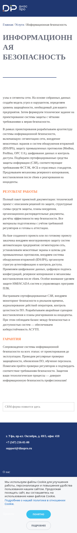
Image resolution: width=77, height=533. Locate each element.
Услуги (19, 24)
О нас (6, 472)
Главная (8, 24)
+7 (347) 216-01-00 (17, 442)
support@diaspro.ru (19, 448)
